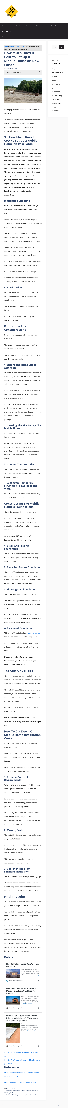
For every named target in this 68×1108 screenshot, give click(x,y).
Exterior (18, 26)
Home (3, 26)
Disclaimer (63, 1105)
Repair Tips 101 (55, 26)
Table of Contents (13, 72)
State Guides (5, 31)
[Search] (61, 47)
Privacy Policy (55, 1105)
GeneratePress (32, 1105)
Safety (38, 26)
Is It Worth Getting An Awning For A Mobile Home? (22, 1095)
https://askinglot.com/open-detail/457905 (20, 1083)
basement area (34, 633)
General (11, 26)
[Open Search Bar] (2, 36)
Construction (10, 1088)
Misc (44, 26)
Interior (28, 26)
